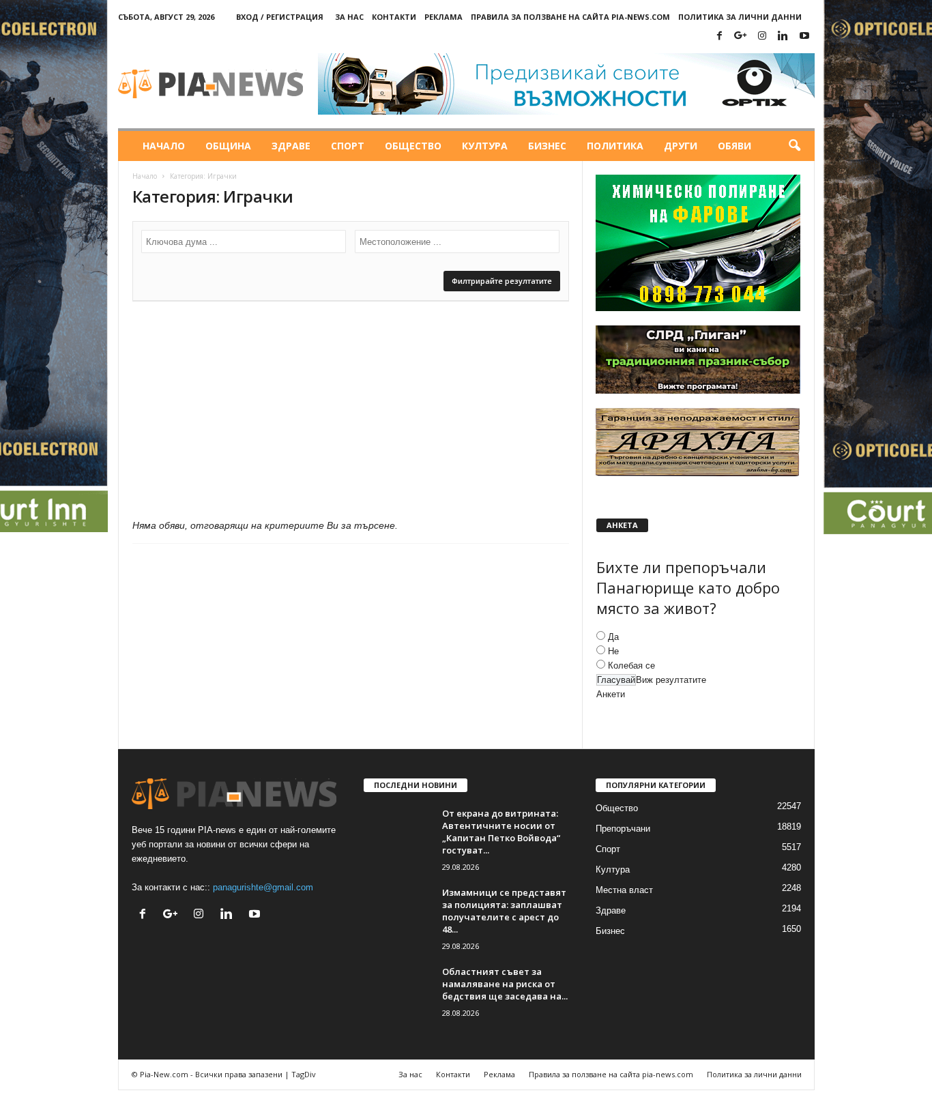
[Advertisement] (350, 413)
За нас (349, 17)
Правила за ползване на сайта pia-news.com (570, 17)
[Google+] (741, 36)
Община (228, 145)
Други (680, 145)
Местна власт (624, 890)
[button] (794, 146)
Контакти (394, 17)
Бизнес (547, 145)
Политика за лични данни (740, 17)
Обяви (734, 145)
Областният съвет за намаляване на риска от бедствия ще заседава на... (505, 983)
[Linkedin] (783, 36)
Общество (413, 145)
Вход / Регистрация (279, 17)
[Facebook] (720, 36)
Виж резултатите (671, 680)
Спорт (347, 145)
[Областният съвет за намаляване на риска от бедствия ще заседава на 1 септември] (398, 991)
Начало (164, 145)
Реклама (443, 17)
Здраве (291, 145)
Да (613, 637)
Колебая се (631, 665)
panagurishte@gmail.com (263, 887)
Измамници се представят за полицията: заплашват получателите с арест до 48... (504, 910)
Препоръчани (623, 828)
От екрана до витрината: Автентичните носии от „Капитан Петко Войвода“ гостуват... (501, 831)
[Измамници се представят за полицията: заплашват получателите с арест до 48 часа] (398, 911)
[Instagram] (762, 36)
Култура (485, 145)
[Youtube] (804, 36)
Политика (615, 145)
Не (613, 651)
